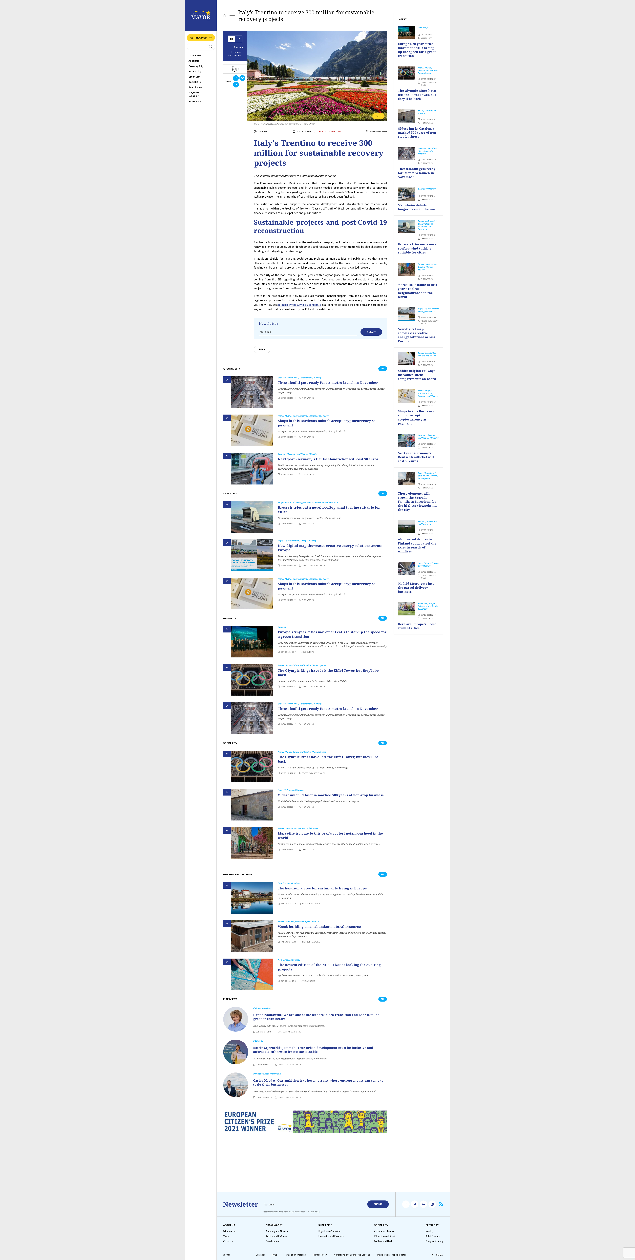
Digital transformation (329, 1231)
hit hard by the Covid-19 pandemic (299, 305)
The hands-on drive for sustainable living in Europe (322, 888)
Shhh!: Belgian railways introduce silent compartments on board (417, 375)
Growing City (196, 66)
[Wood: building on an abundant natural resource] (252, 936)
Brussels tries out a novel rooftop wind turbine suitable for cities (329, 509)
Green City (194, 76)
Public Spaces (432, 1236)
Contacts (228, 1241)
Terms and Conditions (295, 1254)
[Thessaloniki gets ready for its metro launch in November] (252, 392)
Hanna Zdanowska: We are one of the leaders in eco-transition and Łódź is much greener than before (316, 1017)
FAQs (274, 1254)
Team (226, 1236)
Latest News (196, 55)
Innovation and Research (331, 1236)
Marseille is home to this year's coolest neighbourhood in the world (330, 835)
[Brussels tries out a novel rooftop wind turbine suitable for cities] (252, 517)
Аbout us (194, 60)
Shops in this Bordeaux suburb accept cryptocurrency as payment (326, 423)
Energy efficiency (434, 1241)
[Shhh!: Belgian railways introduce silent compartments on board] (406, 358)
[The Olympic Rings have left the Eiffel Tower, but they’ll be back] (252, 680)
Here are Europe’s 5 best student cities (417, 626)
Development (273, 1241)
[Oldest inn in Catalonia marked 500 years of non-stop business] (252, 804)
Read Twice (195, 87)
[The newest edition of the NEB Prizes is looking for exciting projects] (252, 974)
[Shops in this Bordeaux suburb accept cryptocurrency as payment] (252, 430)
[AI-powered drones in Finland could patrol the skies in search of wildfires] (406, 526)
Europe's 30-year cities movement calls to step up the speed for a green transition (332, 634)
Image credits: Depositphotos (391, 1254)
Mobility (429, 1231)
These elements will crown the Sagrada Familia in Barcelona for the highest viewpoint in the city (417, 501)
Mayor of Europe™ (194, 94)
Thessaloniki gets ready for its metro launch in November (328, 382)
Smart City (195, 71)
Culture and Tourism (384, 1231)
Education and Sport (384, 1236)
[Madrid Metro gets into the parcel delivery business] (406, 568)
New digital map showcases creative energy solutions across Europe (330, 547)
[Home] (224, 15)
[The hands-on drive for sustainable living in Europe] (252, 898)
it (239, 39)
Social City (195, 82)
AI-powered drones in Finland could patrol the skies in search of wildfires (417, 545)
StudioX (439, 1255)
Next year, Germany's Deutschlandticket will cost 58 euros (328, 459)
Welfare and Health (384, 1241)
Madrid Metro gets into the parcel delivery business (416, 588)
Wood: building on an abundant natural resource (319, 926)
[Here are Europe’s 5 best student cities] (406, 608)
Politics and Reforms (276, 1236)
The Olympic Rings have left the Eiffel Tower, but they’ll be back (328, 672)
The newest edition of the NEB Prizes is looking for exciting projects (329, 967)
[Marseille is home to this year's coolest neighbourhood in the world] (252, 843)
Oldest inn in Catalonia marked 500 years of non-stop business (331, 795)
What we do (229, 1231)
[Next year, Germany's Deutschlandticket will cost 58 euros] (252, 468)
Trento (237, 47)
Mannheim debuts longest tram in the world (418, 207)
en (231, 39)
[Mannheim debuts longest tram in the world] (406, 194)
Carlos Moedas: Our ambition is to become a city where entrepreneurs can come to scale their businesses (318, 1082)
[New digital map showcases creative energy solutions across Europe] (252, 555)
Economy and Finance (234, 54)
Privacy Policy (320, 1254)
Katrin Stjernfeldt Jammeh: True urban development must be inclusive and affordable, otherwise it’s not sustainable (313, 1050)
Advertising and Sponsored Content (352, 1254)
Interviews (195, 101)
